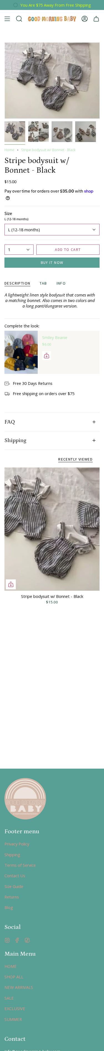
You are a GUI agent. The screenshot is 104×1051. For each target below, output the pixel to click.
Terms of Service (20, 865)
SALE (9, 998)
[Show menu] (7, 18)
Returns (11, 897)
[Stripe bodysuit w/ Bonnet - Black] (52, 529)
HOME (10, 966)
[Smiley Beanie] (21, 352)
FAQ (9, 422)
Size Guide (13, 886)
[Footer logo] (25, 798)
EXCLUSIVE (14, 1008)
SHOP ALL (13, 976)
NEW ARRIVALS (18, 987)
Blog (8, 907)
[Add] (46, 355)
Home (9, 150)
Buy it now (52, 262)
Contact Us (14, 875)
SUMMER (13, 1019)
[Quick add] (11, 584)
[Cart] (96, 18)
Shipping (15, 440)
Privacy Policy (16, 844)
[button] (19, 18)
